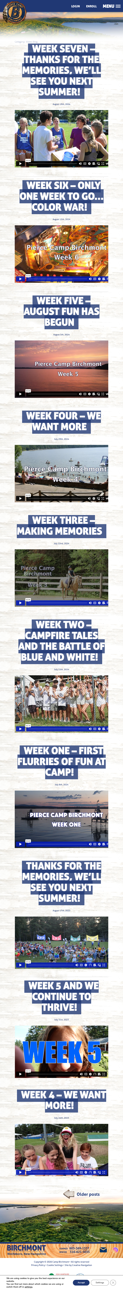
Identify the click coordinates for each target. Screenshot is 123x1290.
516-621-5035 (80, 1251)
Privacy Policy (38, 1265)
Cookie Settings (55, 1265)
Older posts (88, 1194)
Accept (81, 1282)
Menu (108, 6)
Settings (100, 1282)
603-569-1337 (79, 1248)
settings (28, 1287)
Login (75, 6)
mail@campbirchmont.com (103, 1250)
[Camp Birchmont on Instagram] (115, 1251)
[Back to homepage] (18, 6)
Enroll (91, 6)
